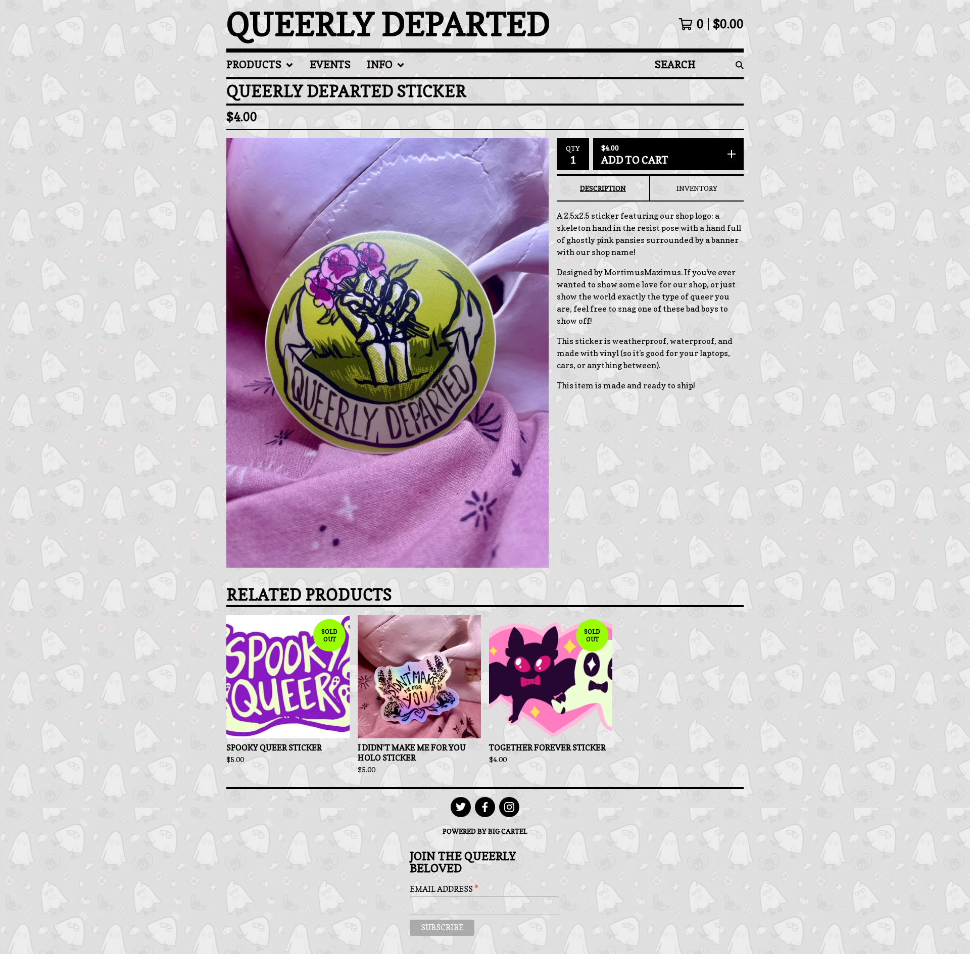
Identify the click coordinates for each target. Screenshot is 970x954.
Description (603, 188)
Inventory (696, 188)
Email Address (444, 889)
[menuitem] (260, 65)
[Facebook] (485, 807)
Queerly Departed (388, 24)
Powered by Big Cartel (485, 831)
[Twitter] (461, 807)
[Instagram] (509, 807)
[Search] (740, 65)
